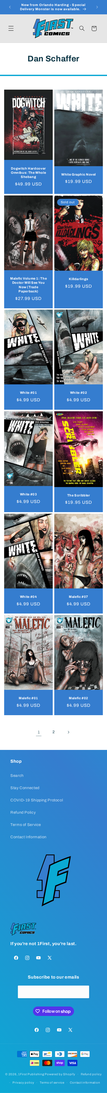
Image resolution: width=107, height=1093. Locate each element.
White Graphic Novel (78, 174)
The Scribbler (78, 495)
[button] (11, 28)
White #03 (28, 494)
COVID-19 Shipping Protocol (36, 800)
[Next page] (68, 732)
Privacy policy (23, 1082)
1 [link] (39, 732)
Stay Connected (24, 788)
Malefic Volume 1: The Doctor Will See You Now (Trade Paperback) (28, 284)
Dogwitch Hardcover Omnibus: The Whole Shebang (28, 172)
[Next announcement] (97, 7)
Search (17, 775)
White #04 (28, 597)
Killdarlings (78, 279)
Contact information (85, 1082)
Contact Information (28, 837)
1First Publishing (31, 1074)
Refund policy (91, 1074)
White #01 (28, 393)
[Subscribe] (83, 991)
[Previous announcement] (10, 7)
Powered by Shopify (60, 1074)
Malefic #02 (78, 698)
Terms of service (52, 1082)
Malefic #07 (78, 597)
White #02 (78, 393)
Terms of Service (25, 825)
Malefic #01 (28, 698)
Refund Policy (23, 812)
